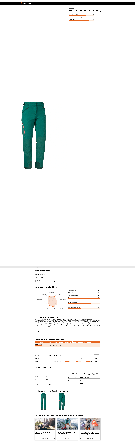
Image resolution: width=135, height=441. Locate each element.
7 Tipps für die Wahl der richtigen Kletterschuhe (43, 433)
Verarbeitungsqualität (73, 295)
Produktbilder (38, 280)
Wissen (77, 3)
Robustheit (72, 19)
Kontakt (112, 0)
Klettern (81, 383)
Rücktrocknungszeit (72, 302)
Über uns (109, 0)
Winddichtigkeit (72, 305)
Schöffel (81, 380)
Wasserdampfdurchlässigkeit (75, 17)
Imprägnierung (71, 297)
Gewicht (70, 310)
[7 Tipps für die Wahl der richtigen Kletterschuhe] (45, 424)
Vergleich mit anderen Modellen (41, 277)
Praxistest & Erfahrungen (40, 274)
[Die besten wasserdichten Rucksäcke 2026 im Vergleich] (67, 424)
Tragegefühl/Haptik (73, 14)
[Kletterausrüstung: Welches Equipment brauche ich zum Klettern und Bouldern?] (90, 424)
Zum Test (96, 348)
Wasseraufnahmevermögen (74, 300)
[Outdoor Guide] (26, 3)
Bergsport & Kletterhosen (85, 377)
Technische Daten (39, 278)
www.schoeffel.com (48, 384)
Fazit (36, 275)
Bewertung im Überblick (40, 272)
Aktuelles (60, 3)
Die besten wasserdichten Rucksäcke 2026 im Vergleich (67, 433)
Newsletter (105, 0)
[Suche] (112, 3)
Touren (72, 3)
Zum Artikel (44, 438)
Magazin (82, 3)
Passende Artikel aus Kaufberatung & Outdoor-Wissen (46, 281)
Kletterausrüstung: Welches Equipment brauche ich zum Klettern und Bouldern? (89, 433)
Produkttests (66, 3)
